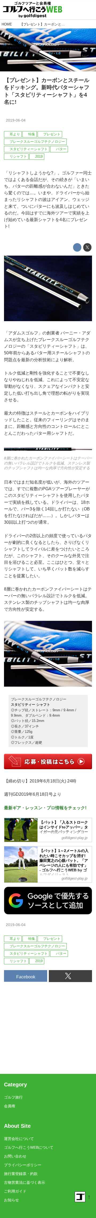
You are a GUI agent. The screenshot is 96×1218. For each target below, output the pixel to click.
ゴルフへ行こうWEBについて (28, 1147)
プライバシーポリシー (22, 1165)
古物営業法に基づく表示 (24, 1182)
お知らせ (11, 1200)
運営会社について (19, 1139)
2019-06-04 (16, 120)
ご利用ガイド (15, 1191)
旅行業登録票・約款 (21, 1174)
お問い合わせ (15, 1156)
